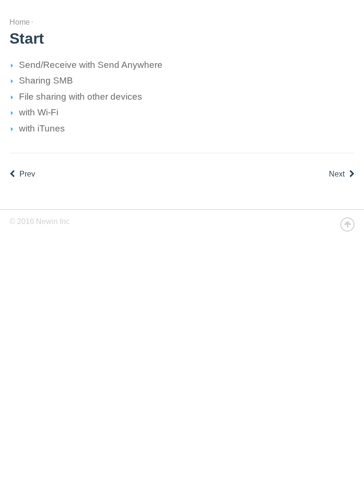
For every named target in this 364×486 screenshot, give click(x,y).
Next (337, 174)
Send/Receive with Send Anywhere (91, 65)
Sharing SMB (46, 80)
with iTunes (42, 128)
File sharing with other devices (80, 97)
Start (26, 38)
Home (19, 22)
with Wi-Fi (38, 112)
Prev (27, 174)
